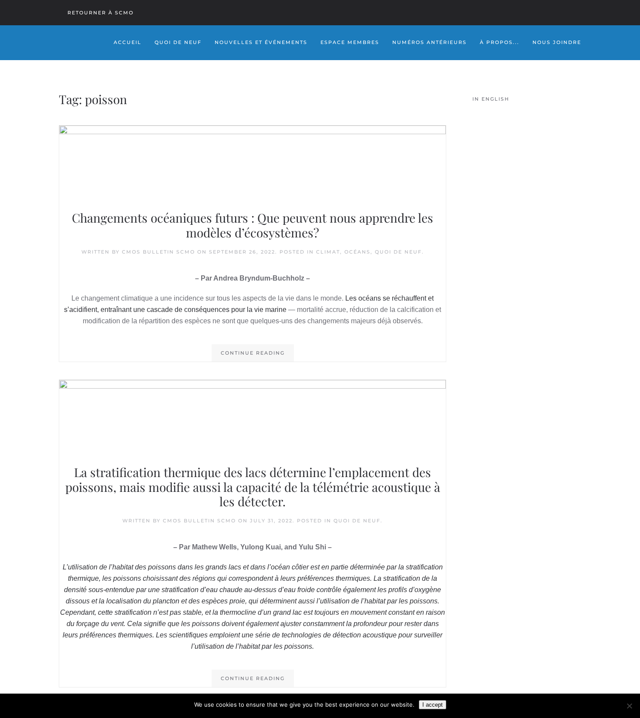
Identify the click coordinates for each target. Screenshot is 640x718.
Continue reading (253, 353)
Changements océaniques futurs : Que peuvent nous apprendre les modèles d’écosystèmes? (252, 225)
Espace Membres (349, 42)
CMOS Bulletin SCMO (158, 252)
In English (490, 99)
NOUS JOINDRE (556, 42)
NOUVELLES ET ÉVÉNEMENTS (261, 42)
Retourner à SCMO (100, 13)
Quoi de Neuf (178, 42)
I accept (432, 704)
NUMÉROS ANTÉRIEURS (429, 42)
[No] (629, 705)
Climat (328, 252)
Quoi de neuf (398, 252)
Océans (357, 252)
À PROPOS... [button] (499, 42)
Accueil (127, 42)
